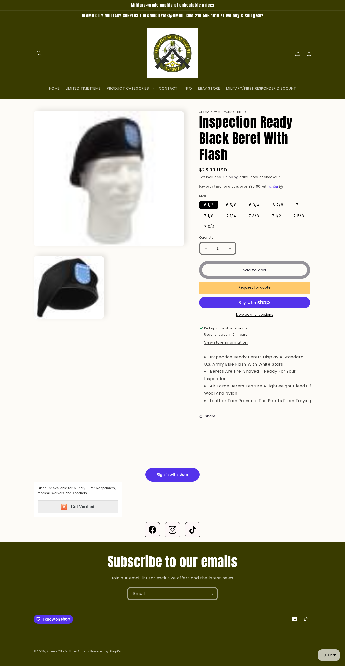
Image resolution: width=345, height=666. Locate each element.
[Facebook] (152, 529)
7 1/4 (231, 215)
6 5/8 (231, 204)
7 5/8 (298, 215)
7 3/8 (254, 215)
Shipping (231, 177)
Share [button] (210, 416)
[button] (39, 53)
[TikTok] (192, 529)
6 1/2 (208, 204)
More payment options (254, 314)
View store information (226, 342)
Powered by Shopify (105, 651)
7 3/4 (209, 226)
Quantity (206, 237)
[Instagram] (172, 529)
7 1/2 (276, 215)
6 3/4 (254, 204)
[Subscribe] (211, 593)
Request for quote (255, 287)
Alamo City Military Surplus (68, 651)
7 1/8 (209, 215)
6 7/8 (278, 204)
